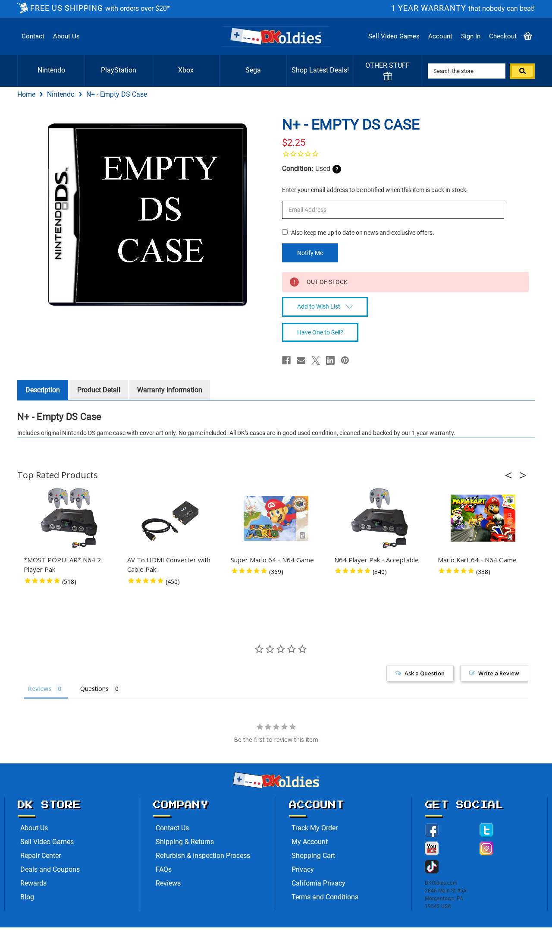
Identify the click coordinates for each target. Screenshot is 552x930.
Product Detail (98, 390)
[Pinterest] (345, 360)
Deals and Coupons (50, 869)
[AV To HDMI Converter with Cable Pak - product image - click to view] (172, 518)
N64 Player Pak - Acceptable (376, 559)
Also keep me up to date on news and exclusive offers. (362, 232)
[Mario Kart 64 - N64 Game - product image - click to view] (483, 518)
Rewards (33, 883)
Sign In (470, 36)
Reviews (168, 883)
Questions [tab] (94, 688)
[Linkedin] (330, 360)
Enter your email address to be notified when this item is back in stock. (375, 189)
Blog (27, 897)
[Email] (301, 360)
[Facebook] (286, 360)
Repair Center (40, 855)
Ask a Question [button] (425, 673)
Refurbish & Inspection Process (203, 855)
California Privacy (318, 883)
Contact (33, 36)
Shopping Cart (313, 855)
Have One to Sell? (320, 332)
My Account (310, 842)
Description (42, 390)
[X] (315, 360)
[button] (511, 475)
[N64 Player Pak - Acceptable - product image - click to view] (379, 518)
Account (440, 36)
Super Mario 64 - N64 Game (272, 559)
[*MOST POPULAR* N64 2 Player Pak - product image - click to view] (69, 518)
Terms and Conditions (325, 897)
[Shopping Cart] (528, 36)
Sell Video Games (394, 36)
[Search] (522, 71)
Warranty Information (169, 390)
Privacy (303, 869)
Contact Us (172, 828)
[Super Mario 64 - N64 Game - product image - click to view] (276, 518)
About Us (66, 36)
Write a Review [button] (498, 673)
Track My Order (315, 828)
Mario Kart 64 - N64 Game (477, 559)
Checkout (503, 36)
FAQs (164, 869)
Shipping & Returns (185, 842)
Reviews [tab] (39, 688)
